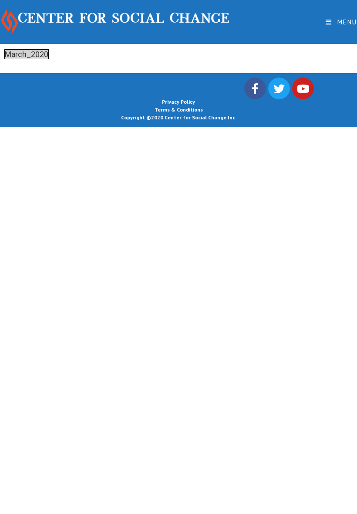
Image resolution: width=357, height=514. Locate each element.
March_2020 (26, 54)
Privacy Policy (178, 101)
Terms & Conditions (179, 109)
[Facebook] (255, 88)
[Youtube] (303, 88)
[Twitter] (279, 88)
